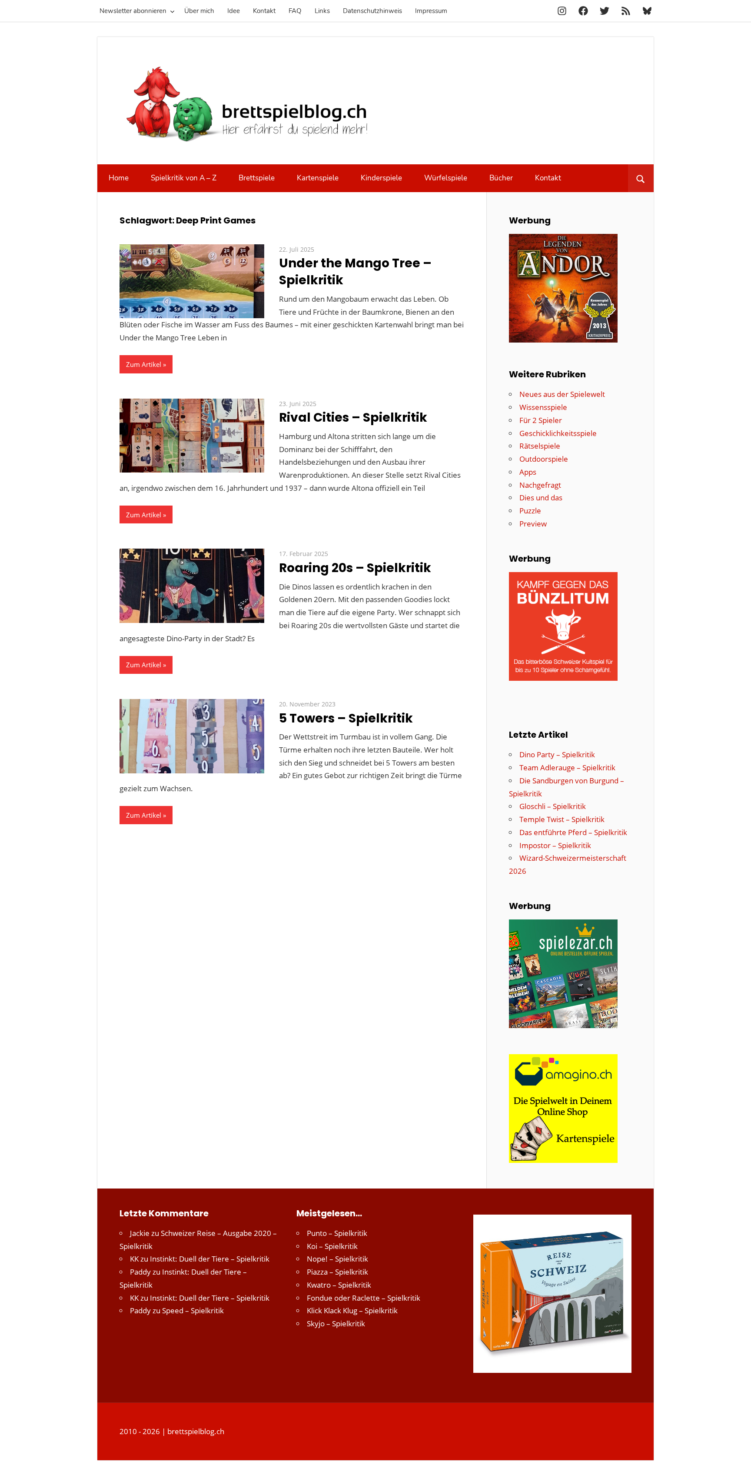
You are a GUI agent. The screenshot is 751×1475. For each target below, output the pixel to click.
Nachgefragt (540, 485)
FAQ (295, 11)
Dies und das (540, 498)
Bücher (501, 178)
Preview (533, 524)
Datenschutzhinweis (372, 11)
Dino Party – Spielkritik (557, 754)
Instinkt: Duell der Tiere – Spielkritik (209, 1259)
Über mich (199, 11)
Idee (233, 11)
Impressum (431, 11)
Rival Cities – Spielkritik (353, 417)
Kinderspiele (381, 178)
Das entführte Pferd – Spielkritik (573, 832)
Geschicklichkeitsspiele (558, 433)
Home (119, 178)
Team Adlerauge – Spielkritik (567, 767)
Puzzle (530, 511)
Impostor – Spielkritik (555, 845)
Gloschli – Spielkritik (552, 806)
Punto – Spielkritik (337, 1233)
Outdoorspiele (543, 459)
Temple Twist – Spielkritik (562, 819)
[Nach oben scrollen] (736, 1460)
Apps (527, 472)
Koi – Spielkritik (332, 1246)
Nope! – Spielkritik (337, 1259)
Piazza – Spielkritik (337, 1272)
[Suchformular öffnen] (641, 178)
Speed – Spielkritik (193, 1310)
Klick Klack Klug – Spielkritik (352, 1310)
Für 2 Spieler (540, 420)
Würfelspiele (445, 178)
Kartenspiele (318, 178)
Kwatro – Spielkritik (339, 1285)
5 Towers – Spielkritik (346, 718)
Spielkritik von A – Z (183, 178)
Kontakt (264, 11)
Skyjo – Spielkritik (336, 1323)
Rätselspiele (539, 446)
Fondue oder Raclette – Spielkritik (363, 1298)
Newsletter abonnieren (133, 11)
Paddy (140, 1272)
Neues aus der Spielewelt (562, 394)
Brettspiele (257, 178)
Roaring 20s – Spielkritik (355, 567)
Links (322, 11)
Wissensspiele (543, 407)
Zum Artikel (143, 364)
